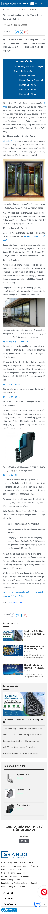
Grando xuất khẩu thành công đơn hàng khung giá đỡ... (23, 741)
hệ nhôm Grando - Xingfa (14, 602)
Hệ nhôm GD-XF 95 (24, 790)
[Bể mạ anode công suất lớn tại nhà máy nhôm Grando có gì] (13, 650)
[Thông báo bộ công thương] (9, 912)
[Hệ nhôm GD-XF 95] (10, 794)
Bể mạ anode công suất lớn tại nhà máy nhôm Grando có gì (34, 647)
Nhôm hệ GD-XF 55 (24, 805)
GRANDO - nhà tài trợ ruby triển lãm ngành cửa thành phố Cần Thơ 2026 (34, 666)
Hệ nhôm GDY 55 (23, 774)
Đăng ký (24, 841)
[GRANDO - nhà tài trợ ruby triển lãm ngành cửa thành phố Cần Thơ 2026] (13, 669)
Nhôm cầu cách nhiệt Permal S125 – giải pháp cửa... (21, 753)
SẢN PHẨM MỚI (8, 899)
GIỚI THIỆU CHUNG (9, 904)
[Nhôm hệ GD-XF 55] (10, 809)
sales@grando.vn (33, 883)
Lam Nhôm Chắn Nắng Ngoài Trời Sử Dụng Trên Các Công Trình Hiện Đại (34, 632)
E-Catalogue (23, 3)
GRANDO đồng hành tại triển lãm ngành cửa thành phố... (23, 735)
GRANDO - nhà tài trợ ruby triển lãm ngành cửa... (20, 747)
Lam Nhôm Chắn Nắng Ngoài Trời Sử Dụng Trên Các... (23, 721)
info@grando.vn (13, 880)
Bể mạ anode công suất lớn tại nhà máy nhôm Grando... (23, 728)
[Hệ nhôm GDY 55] (10, 778)
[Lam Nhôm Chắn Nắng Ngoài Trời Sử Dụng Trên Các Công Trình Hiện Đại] (13, 635)
